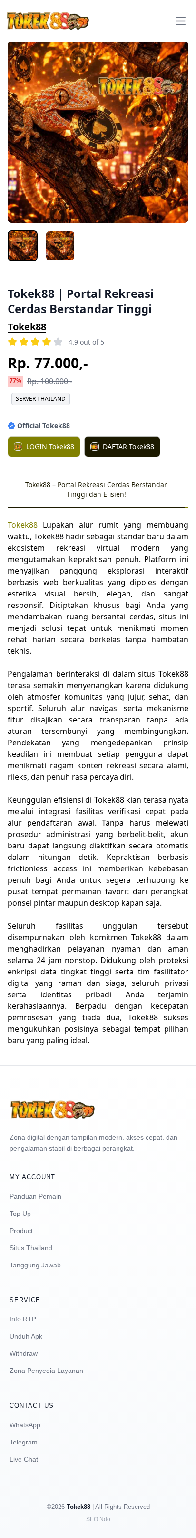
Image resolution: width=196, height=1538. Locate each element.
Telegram (24, 1442)
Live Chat (24, 1459)
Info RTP (23, 1319)
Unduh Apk (26, 1336)
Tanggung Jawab (35, 1265)
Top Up (20, 1213)
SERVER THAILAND (41, 399)
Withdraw (24, 1353)
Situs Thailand (31, 1248)
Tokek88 (27, 326)
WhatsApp (25, 1425)
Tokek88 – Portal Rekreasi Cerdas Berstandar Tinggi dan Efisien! (96, 489)
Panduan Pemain (35, 1196)
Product (21, 1231)
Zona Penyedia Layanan (46, 1370)
